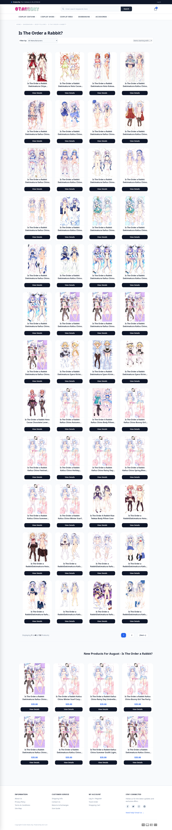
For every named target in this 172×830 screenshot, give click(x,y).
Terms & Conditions (22, 805)
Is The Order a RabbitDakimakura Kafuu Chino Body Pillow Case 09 (70, 566)
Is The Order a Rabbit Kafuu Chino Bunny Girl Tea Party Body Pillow (135, 422)
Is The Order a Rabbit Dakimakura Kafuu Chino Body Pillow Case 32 (70, 326)
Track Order (93, 802)
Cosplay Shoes (47, 17)
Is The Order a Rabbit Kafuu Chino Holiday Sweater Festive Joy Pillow (70, 470)
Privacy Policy (20, 802)
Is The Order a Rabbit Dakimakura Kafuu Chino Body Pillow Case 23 (37, 230)
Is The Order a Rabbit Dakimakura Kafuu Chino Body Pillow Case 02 (37, 134)
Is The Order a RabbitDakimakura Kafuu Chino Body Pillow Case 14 (102, 614)
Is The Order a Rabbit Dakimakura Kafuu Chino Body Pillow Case (135, 86)
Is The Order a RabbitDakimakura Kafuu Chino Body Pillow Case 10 (102, 566)
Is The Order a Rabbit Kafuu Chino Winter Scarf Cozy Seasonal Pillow (70, 518)
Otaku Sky (30, 825)
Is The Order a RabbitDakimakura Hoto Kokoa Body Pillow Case (134, 518)
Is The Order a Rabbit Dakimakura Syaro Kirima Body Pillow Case (70, 374)
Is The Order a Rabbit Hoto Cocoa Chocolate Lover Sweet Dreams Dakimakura (37, 422)
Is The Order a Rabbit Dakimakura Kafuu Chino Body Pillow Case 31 (37, 326)
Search (126, 9)
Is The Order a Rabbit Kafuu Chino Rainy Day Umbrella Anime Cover (102, 470)
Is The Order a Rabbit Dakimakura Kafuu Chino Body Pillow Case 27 (37, 278)
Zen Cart (44, 825)
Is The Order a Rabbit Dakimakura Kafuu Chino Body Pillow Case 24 (70, 230)
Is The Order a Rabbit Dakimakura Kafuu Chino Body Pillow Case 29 (102, 278)
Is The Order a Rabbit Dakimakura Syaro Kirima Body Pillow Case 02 (102, 374)
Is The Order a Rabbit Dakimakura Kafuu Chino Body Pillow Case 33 (102, 326)
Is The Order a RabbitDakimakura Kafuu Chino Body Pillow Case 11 (135, 566)
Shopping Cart (94, 805)
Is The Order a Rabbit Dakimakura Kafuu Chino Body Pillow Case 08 (37, 182)
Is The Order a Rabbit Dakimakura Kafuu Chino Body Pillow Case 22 (135, 182)
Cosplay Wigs (66, 17)
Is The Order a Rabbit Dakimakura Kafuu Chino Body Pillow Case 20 (70, 182)
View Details (37, 93)
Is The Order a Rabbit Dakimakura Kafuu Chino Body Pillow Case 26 (135, 230)
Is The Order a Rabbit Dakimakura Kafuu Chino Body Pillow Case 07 (135, 134)
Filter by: (23, 40)
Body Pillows (40, 24)
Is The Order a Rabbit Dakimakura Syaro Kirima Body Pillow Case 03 (135, 374)
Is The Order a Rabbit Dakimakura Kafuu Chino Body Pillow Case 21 (102, 182)
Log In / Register (95, 798)
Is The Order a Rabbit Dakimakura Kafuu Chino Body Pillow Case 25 (102, 230)
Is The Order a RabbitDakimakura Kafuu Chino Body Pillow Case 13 (70, 614)
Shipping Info (57, 798)
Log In (159, 2)
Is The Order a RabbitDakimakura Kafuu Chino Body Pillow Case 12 (37, 614)
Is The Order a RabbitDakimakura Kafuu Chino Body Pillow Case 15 (135, 614)
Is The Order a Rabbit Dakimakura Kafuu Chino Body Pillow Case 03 (70, 134)
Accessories (101, 17)
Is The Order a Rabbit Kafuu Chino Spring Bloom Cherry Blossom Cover (134, 470)
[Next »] (142, 635)
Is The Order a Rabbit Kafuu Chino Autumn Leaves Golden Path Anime (69, 422)
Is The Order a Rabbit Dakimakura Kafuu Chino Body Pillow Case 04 (102, 134)
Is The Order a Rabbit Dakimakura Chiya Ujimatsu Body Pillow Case (37, 86)
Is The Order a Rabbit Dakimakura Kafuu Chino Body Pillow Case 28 (70, 278)
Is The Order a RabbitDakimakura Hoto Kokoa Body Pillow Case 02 (37, 566)
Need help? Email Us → (135, 812)
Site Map (18, 808)
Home (18, 24)
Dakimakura (84, 17)
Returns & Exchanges (60, 805)
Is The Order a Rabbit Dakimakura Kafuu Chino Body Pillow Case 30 (135, 278)
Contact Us (56, 802)
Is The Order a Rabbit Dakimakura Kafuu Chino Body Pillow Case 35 (37, 374)
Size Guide (56, 808)
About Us (18, 798)
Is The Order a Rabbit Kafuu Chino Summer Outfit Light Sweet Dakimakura (103, 752)
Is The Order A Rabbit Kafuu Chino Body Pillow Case (102, 422)
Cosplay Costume (27, 17)
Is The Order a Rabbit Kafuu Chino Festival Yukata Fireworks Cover (37, 470)
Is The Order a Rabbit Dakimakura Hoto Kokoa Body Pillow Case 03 (102, 86)
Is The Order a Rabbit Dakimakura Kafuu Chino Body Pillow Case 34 (135, 326)
